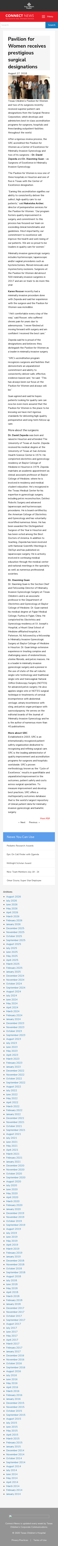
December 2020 (15, 1165)
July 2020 (11, 1185)
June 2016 (12, 1379)
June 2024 (12, 999)
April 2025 (12, 960)
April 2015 (12, 1434)
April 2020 (12, 1197)
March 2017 (12, 1343)
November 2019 (15, 1217)
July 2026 (11, 900)
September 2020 (15, 1177)
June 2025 (12, 952)
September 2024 (15, 987)
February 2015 (14, 1442)
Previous (33, 822)
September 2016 (15, 1367)
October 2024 (14, 983)
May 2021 (12, 1146)
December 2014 (15, 1450)
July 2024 (11, 995)
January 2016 (13, 1399)
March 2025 (12, 964)
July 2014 (11, 1470)
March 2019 (12, 1248)
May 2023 (12, 1051)
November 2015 (15, 1407)
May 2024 (12, 1003)
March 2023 (12, 1058)
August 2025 (13, 944)
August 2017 (13, 1324)
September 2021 (15, 1130)
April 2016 (12, 1387)
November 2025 (15, 932)
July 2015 (11, 1423)
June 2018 (12, 1284)
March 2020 (12, 1201)
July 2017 (11, 1328)
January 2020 (13, 1209)
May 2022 (12, 1098)
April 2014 (12, 1482)
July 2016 (11, 1375)
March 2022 (12, 1106)
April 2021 (12, 1150)
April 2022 (12, 1102)
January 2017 (13, 1351)
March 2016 (12, 1391)
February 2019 (14, 1252)
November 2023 (15, 1027)
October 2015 (14, 1411)
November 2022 (15, 1074)
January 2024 (13, 1019)
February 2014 (14, 1490)
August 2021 (13, 1134)
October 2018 (14, 1268)
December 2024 (15, 975)
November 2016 (15, 1359)
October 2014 (14, 1458)
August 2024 (13, 991)
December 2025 (15, 928)
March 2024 (12, 1011)
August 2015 (13, 1418)
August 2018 (13, 1276)
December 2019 (15, 1213)
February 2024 (14, 1015)
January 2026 (13, 924)
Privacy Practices (20, 1540)
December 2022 (15, 1070)
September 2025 (15, 940)
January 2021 (13, 1161)
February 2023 (14, 1063)
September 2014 (15, 1462)
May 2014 (12, 1478)
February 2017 (14, 1347)
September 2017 (15, 1320)
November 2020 (15, 1169)
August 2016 (13, 1371)
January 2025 (13, 971)
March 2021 (12, 1154)
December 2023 (15, 1023)
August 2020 (13, 1181)
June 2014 (12, 1474)
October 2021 (14, 1126)
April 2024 (12, 1007)
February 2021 (14, 1157)
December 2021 (15, 1118)
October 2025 (14, 936)
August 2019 (13, 1229)
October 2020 (14, 1173)
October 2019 (14, 1221)
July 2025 (11, 948)
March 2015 (12, 1438)
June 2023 (12, 1047)
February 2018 (14, 1300)
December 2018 (15, 1260)
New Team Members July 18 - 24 (23, 871)
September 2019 (15, 1225)
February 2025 (14, 968)
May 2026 (12, 908)
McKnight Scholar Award (19, 863)
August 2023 (13, 1039)
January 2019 (13, 1256)
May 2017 (12, 1335)
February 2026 (14, 920)
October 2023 (14, 1031)
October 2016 (14, 1363)
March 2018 (12, 1296)
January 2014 (13, 1494)
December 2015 (15, 1403)
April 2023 (12, 1055)
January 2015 (13, 1446)
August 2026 (13, 896)
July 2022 (11, 1090)
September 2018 (15, 1272)
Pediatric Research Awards (20, 845)
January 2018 (13, 1304)
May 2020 (12, 1193)
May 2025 (12, 956)
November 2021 (15, 1122)
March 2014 (12, 1486)
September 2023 (15, 1035)
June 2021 (12, 1142)
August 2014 (13, 1466)
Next (23, 822)
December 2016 (15, 1355)
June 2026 (12, 904)
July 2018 (11, 1280)
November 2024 (15, 980)
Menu (50, 16)
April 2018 (12, 1292)
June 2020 (12, 1189)
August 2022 (13, 1086)
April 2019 (12, 1244)
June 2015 (12, 1427)
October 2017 (14, 1316)
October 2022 (14, 1078)
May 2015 (12, 1430)
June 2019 (12, 1237)
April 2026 (12, 912)
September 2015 (15, 1415)
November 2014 (15, 1454)
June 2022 (12, 1094)
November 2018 (15, 1264)
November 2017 (15, 1312)
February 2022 (14, 1110)
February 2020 (14, 1205)
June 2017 (12, 1331)
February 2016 (14, 1395)
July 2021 (11, 1138)
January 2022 (13, 1114)
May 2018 (12, 1288)
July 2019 (11, 1233)
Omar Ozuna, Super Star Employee (24, 880)
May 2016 (12, 1383)
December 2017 (15, 1308)
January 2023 (13, 1067)
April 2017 (12, 1340)
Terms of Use (40, 1540)
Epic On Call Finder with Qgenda (23, 854)
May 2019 (12, 1241)
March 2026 (12, 916)
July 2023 (11, 1043)
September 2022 (15, 1082)
